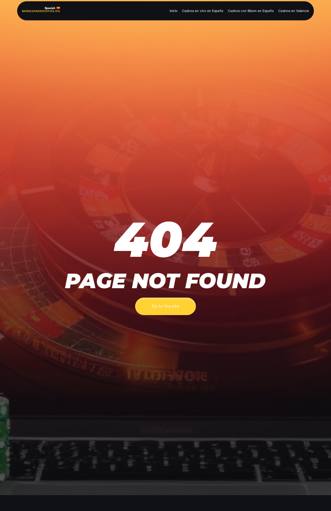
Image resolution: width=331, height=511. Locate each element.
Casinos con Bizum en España (251, 11)
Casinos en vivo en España (202, 11)
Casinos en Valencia (293, 11)
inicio (173, 11)
